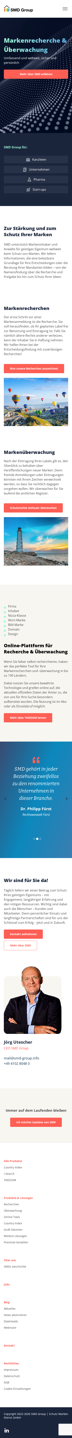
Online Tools (12, 1217)
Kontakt (9, 1345)
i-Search (9, 1173)
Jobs (7, 1284)
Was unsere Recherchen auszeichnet (34, 368)
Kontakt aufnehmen (23, 934)
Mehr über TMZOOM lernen (28, 717)
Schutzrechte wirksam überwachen (33, 508)
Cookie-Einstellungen (17, 1389)
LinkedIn (7, 1430)
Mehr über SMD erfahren (36, 74)
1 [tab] (34, 839)
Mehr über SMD (20, 945)
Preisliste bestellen (16, 1242)
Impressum (11, 1370)
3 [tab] (40, 839)
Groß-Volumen (13, 1229)
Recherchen (11, 1204)
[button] (5, 798)
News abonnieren (15, 1315)
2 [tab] (37, 839)
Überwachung (13, 1210)
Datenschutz (12, 1376)
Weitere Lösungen (15, 1236)
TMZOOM (10, 1180)
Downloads (11, 1321)
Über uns (10, 1260)
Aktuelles (10, 1308)
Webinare (10, 1327)
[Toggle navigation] (65, 9)
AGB (6, 1382)
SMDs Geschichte (15, 1266)
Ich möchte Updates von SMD (36, 1122)
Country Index (13, 1167)
